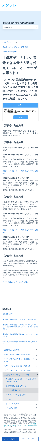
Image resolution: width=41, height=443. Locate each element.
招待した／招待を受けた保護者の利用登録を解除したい (20, 343)
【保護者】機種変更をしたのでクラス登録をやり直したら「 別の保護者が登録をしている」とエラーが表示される (20, 327)
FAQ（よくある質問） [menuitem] (12, 403)
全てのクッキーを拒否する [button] (29, 439)
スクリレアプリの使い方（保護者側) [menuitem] (17, 366)
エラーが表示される (10, 51)
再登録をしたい (8, 314)
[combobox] (18, 27)
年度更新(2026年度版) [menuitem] (12, 350)
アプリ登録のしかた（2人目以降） (16, 282)
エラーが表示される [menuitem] (13, 390)
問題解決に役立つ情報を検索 (18, 23)
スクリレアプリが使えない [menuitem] (16, 395)
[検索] (36, 27)
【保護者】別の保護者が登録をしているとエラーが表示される (20, 335)
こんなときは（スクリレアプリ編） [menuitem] (17, 375)
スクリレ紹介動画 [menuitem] (10, 408)
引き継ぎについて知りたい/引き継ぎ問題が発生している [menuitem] (21, 380)
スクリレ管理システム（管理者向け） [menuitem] (18, 354)
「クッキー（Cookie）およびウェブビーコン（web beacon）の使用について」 (20, 424)
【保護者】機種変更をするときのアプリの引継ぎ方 (19, 319)
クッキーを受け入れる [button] (10, 439)
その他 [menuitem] (8, 399)
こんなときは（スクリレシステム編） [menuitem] (18, 370)
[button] (36, 350)
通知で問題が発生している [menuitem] (16, 386)
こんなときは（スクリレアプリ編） (16, 47)
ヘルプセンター (8, 42)
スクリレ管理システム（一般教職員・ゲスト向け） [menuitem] (19, 360)
